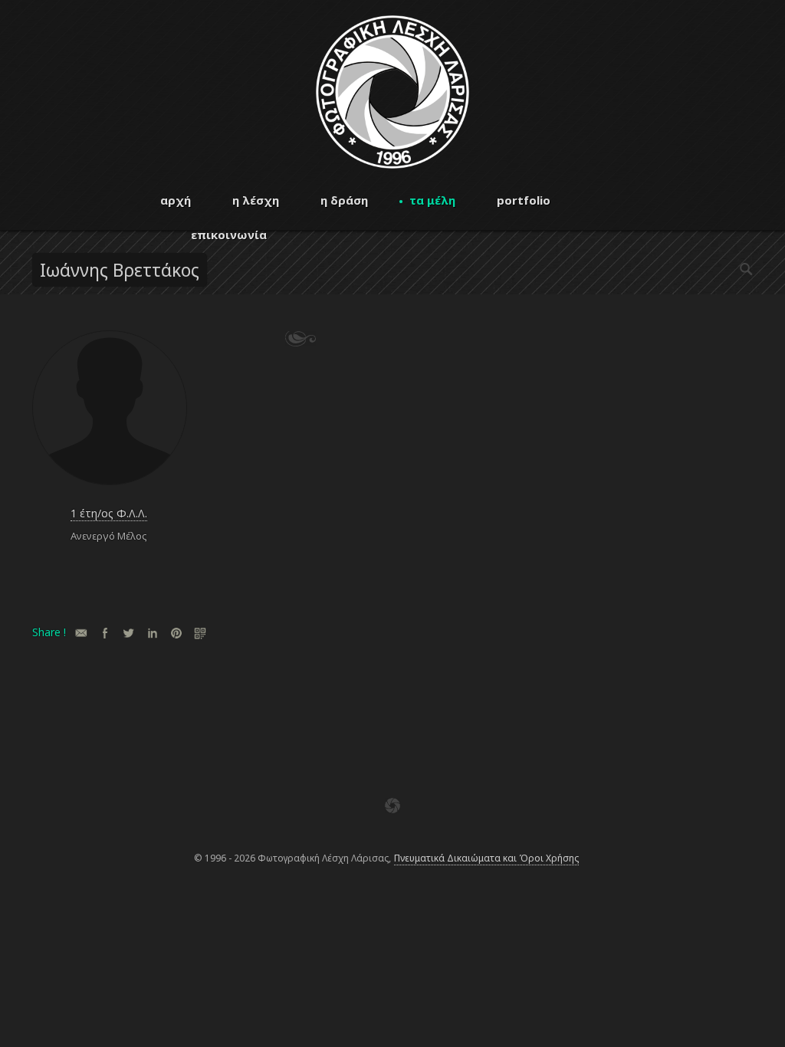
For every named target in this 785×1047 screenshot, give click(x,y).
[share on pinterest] (176, 633)
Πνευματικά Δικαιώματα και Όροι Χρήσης (486, 858)
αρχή (175, 200)
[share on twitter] (128, 633)
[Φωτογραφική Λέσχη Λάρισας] (392, 164)
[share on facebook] (105, 633)
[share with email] (81, 633)
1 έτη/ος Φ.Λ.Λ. (109, 513)
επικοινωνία (229, 234)
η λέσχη (255, 200)
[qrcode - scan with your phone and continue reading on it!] (200, 633)
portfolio (523, 200)
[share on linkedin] (152, 633)
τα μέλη (432, 200)
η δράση (344, 200)
